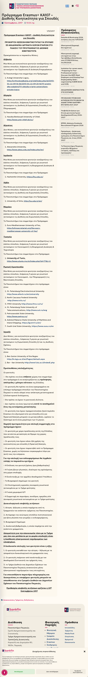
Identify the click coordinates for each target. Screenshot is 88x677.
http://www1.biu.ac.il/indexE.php (40, 362)
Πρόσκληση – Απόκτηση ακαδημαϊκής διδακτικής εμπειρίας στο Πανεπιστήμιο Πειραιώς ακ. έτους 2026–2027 (73, 135)
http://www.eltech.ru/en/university (23, 294)
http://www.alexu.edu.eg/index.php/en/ (25, 149)
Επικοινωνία (70, 642)
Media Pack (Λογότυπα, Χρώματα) (69, 636)
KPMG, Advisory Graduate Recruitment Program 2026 (72, 124)
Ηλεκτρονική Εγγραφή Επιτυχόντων (70, 46)
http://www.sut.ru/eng (36, 310)
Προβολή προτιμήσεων (77, 671)
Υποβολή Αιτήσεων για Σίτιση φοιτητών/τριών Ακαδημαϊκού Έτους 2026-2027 (71, 114)
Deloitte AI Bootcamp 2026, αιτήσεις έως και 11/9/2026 (72, 38)
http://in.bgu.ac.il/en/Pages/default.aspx (26, 359)
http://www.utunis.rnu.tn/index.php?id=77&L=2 (29, 261)
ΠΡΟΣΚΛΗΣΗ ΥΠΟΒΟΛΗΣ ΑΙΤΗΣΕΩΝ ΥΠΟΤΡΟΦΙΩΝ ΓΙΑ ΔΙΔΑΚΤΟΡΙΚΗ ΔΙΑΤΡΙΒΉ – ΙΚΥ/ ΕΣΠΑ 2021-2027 (72, 101)
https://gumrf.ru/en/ (31, 323)
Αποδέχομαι (18, 671)
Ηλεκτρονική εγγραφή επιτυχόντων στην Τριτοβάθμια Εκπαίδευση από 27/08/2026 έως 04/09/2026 (71, 58)
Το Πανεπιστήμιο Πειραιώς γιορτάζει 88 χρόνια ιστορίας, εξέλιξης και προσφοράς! (72, 149)
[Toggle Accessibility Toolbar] (4, 672)
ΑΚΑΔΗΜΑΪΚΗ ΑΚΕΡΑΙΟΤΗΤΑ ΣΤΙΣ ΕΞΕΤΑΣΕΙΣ (72, 91)
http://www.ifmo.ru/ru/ (32, 304)
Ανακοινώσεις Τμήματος (13, 600)
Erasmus (51, 642)
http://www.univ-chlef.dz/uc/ (20, 120)
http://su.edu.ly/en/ (33, 201)
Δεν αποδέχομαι (52, 671)
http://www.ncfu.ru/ (16, 300)
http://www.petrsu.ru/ (17, 316)
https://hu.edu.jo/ (35, 177)
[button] (84, 651)
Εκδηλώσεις (29, 600)
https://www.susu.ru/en (43, 326)
